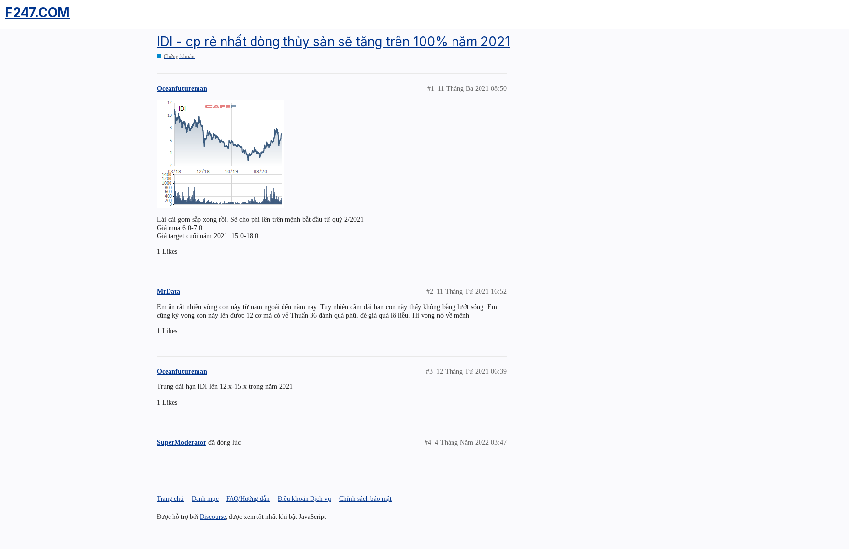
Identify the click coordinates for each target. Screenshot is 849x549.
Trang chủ (170, 498)
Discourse (213, 516)
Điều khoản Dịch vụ (304, 498)
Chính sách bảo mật (365, 498)
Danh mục (205, 498)
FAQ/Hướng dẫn (248, 498)
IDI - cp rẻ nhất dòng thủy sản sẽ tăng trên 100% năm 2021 (333, 41)
